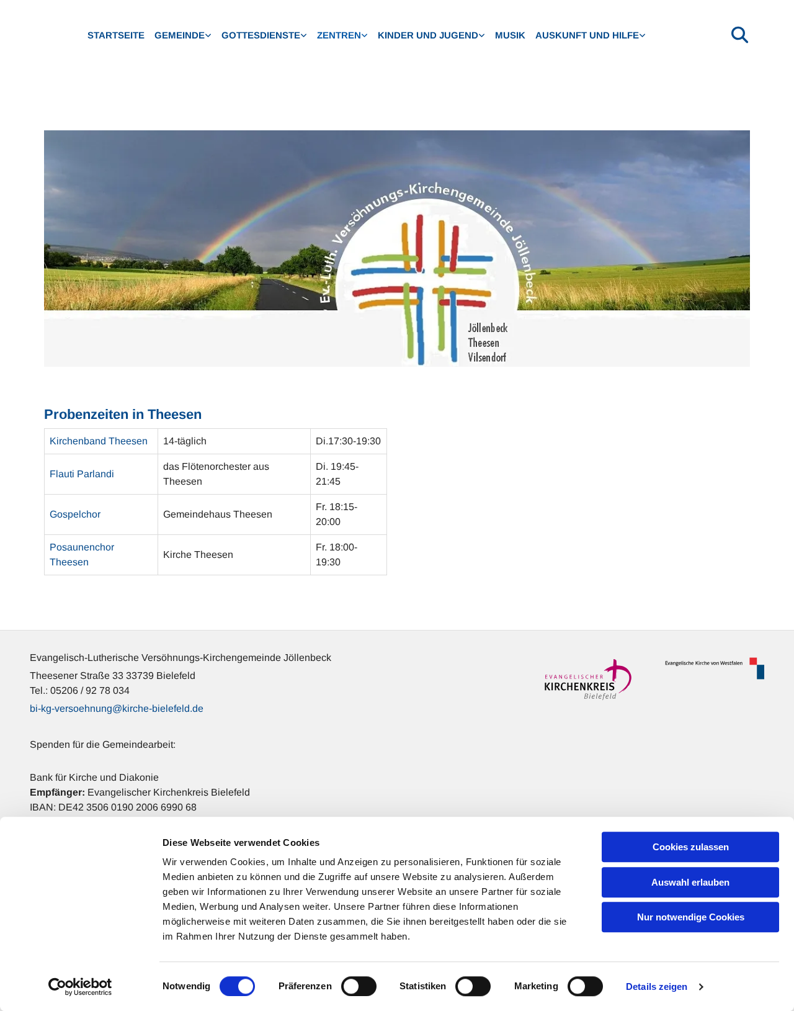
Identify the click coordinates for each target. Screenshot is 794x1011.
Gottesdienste (260, 35)
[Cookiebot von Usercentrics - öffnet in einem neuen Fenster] (80, 986)
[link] (182, 35)
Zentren (339, 35)
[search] (740, 34)
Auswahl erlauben (690, 882)
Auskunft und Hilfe (587, 35)
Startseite (116, 35)
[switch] (359, 986)
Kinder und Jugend (428, 35)
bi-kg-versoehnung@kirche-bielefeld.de (116, 708)
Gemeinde (179, 35)
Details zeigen (656, 986)
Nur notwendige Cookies (690, 917)
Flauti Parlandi (82, 474)
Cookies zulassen (691, 847)
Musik (510, 35)
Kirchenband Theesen (99, 441)
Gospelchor (75, 514)
